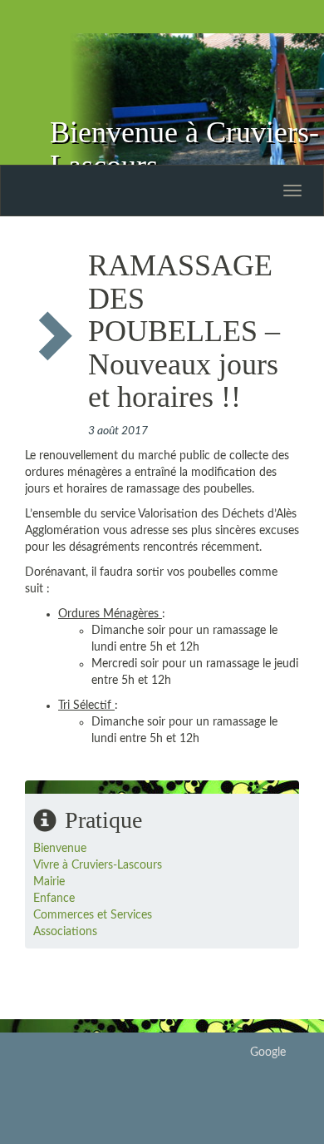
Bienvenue (59, 848)
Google (268, 1052)
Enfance (54, 898)
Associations (65, 932)
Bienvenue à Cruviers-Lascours (184, 149)
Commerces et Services (92, 915)
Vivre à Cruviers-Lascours (97, 865)
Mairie (49, 882)
